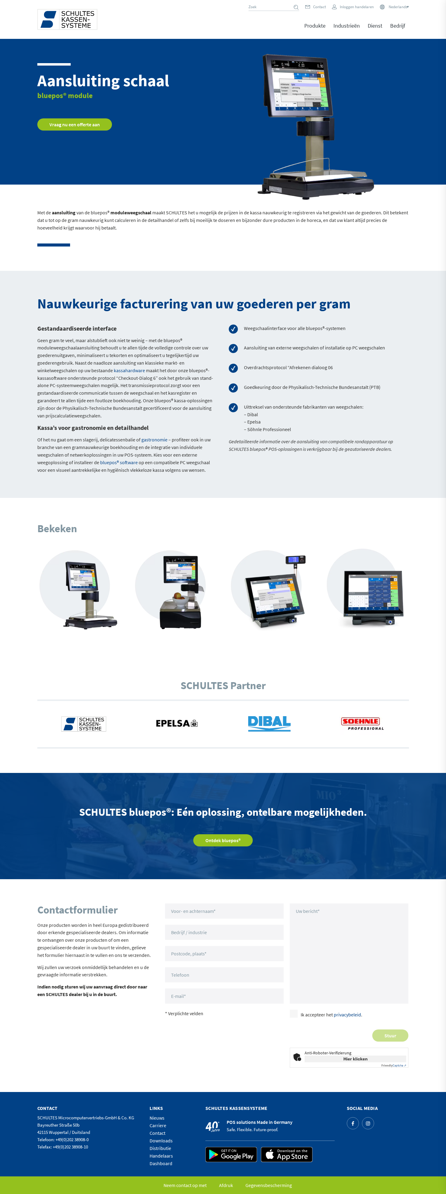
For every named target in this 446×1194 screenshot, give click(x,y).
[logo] (67, 19)
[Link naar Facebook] (353, 1123)
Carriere (158, 1125)
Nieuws (157, 1118)
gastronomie (154, 440)
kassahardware (129, 370)
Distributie (160, 1148)
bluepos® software (119, 462)
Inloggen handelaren (357, 6)
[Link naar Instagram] (368, 1123)
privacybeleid (347, 1015)
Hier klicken (355, 1058)
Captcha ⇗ (393, 1065)
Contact (319, 6)
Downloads (161, 1141)
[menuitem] (314, 30)
